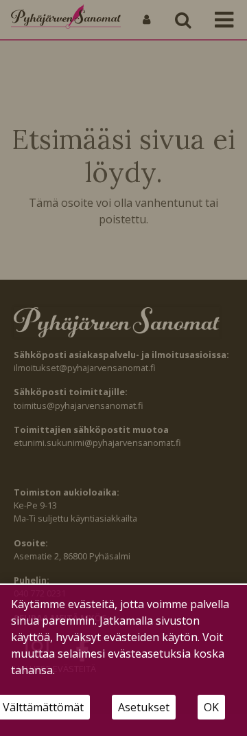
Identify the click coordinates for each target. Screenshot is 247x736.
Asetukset (143, 707)
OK (211, 707)
